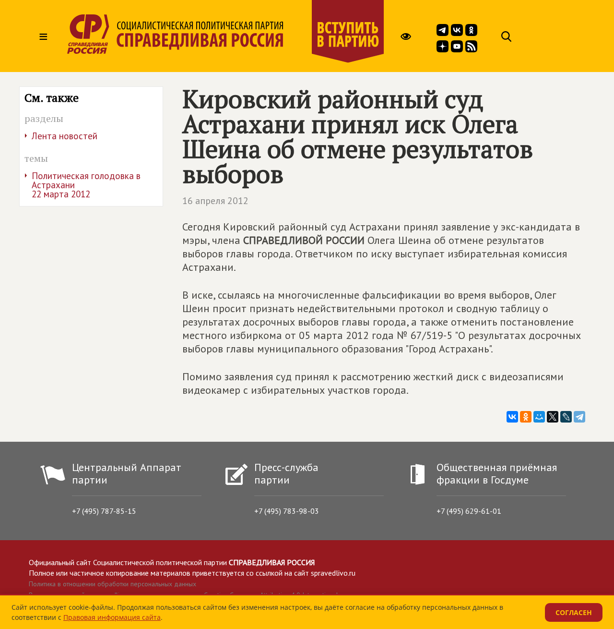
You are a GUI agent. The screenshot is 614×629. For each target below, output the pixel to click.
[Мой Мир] (539, 417)
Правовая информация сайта (112, 617)
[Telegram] (579, 417)
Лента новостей (64, 136)
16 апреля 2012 (215, 200)
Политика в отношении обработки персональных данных (112, 584)
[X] (552, 417)
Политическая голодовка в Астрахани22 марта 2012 (86, 185)
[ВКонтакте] (512, 417)
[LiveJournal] (566, 417)
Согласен (573, 612)
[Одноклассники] (525, 417)
